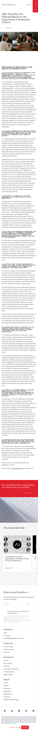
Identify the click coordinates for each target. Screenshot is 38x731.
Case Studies (8, 663)
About (6, 679)
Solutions (8, 629)
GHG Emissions (9, 649)
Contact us (7, 697)
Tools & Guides (9, 671)
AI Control (7, 635)
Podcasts (7, 666)
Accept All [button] (25, 727)
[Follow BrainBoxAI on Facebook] (5, 711)
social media (15, 468)
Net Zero (6, 652)
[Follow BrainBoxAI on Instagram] (12, 711)
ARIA (5, 633)
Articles (6, 660)
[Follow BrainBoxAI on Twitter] (26, 711)
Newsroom (7, 688)
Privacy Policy (12, 723)
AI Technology (8, 646)
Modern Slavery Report (11, 699)
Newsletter (7, 691)
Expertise (8, 643)
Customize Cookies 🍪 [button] (14, 727)
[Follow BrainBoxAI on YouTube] (33, 711)
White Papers (8, 674)
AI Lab (6, 683)
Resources (9, 656)
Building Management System (14, 638)
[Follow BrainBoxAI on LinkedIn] (19, 711)
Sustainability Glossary (11, 669)
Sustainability (8, 694)
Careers (6, 685)
